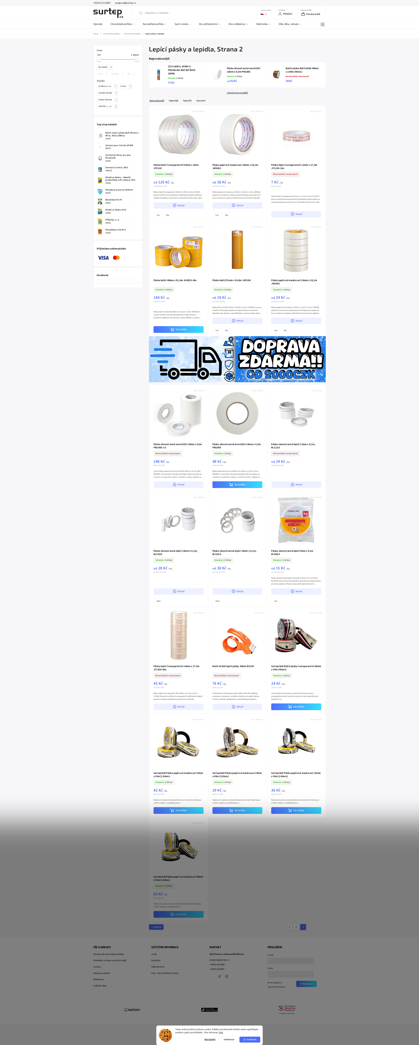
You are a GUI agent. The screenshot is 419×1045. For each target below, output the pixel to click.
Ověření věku (99, 985)
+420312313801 (217, 969)
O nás (154, 954)
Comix (125, 86)
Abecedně (200, 100)
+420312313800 (217, 964)
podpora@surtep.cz (219, 960)
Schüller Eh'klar (108, 92)
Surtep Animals (108, 99)
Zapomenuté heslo (276, 986)
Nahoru (157, 927)
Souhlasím (251, 1039)
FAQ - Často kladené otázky (165, 973)
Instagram (226, 976)
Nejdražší (187, 100)
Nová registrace (275, 982)
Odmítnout (229, 1039)
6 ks (167, 215)
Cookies (97, 966)
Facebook (219, 976)
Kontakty (156, 960)
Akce (103, 73)
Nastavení (210, 1039)
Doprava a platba (101, 973)
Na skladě (105, 67)
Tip (130, 73)
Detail (181, 205)
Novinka (117, 73)
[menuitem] (99, 24)
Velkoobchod (157, 966)
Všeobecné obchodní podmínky (108, 954)
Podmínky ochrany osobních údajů (109, 960)
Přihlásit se (306, 984)
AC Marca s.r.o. (107, 86)
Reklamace (98, 979)
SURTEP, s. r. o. (108, 106)
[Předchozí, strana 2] (296, 927)
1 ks (158, 215)
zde (221, 1032)
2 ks (275, 601)
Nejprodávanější (157, 100)
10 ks (158, 601)
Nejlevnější (173, 100)
